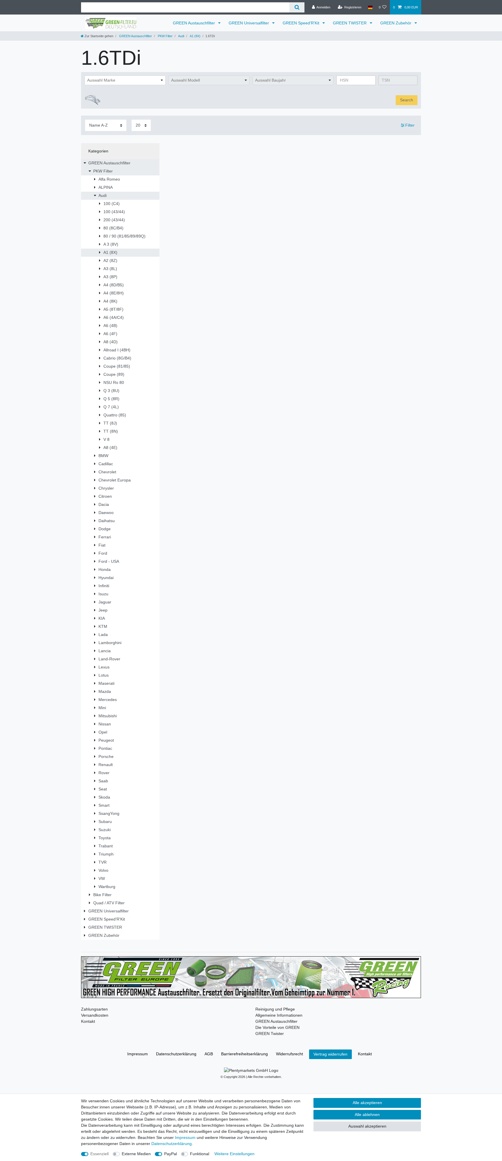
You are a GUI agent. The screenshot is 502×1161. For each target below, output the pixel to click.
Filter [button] (410, 125)
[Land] (370, 7)
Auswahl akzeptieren (367, 1126)
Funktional (199, 1153)
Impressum (137, 1054)
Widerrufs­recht (289, 1054)
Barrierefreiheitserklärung (244, 1054)
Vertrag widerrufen (330, 1054)
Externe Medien (136, 1153)
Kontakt (88, 1021)
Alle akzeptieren (367, 1102)
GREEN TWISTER (350, 23)
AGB (209, 1054)
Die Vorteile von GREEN (277, 1027)
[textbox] (125, 80)
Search (406, 100)
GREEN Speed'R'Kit (301, 23)
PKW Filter (165, 36)
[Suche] (296, 7)
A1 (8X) (194, 36)
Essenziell (99, 1153)
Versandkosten (94, 1015)
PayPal (170, 1153)
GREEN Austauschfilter (194, 23)
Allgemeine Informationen (278, 1015)
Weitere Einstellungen (234, 1153)
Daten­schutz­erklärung (176, 1054)
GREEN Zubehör (396, 23)
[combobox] (125, 80)
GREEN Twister (269, 1033)
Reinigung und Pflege (275, 1009)
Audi (181, 36)
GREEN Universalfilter (249, 23)
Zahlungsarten (94, 1009)
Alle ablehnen (367, 1114)
